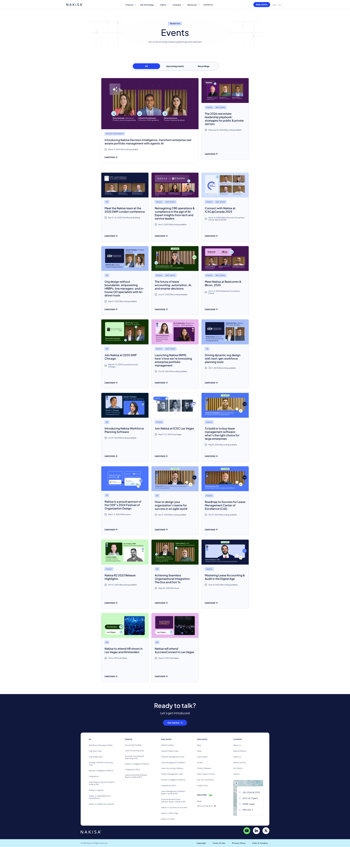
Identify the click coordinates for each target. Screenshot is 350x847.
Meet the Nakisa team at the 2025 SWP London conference (125, 209)
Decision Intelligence (114, 134)
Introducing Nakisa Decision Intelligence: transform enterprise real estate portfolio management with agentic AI (148, 141)
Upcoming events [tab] (175, 66)
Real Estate (220, 107)
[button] (131, 5)
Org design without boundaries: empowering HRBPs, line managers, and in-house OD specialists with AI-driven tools (124, 288)
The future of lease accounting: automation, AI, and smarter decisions (173, 285)
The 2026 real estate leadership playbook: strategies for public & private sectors (224, 119)
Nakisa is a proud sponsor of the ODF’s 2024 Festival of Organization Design (123, 505)
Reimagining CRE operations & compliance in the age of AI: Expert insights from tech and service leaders (175, 213)
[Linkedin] (256, 830)
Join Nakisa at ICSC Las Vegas (174, 428)
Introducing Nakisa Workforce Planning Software (124, 430)
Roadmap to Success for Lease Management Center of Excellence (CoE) (225, 505)
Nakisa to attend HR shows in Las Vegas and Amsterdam (124, 650)
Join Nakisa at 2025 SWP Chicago (121, 356)
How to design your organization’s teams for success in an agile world (171, 505)
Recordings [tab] (203, 66)
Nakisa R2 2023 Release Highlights (120, 576)
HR (107, 202)
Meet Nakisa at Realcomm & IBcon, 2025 (223, 283)
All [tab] (146, 66)
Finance (209, 107)
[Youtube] (246, 830)
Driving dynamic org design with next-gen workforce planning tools (222, 358)
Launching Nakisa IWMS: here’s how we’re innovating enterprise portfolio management (173, 360)
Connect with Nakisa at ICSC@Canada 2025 (220, 209)
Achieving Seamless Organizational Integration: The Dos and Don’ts (172, 578)
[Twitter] (265, 830)
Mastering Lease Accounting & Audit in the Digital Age (225, 576)
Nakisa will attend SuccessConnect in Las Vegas (174, 650)
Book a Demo (261, 4)
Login (274, 5)
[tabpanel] (175, 380)
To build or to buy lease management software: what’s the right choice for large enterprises (222, 433)
